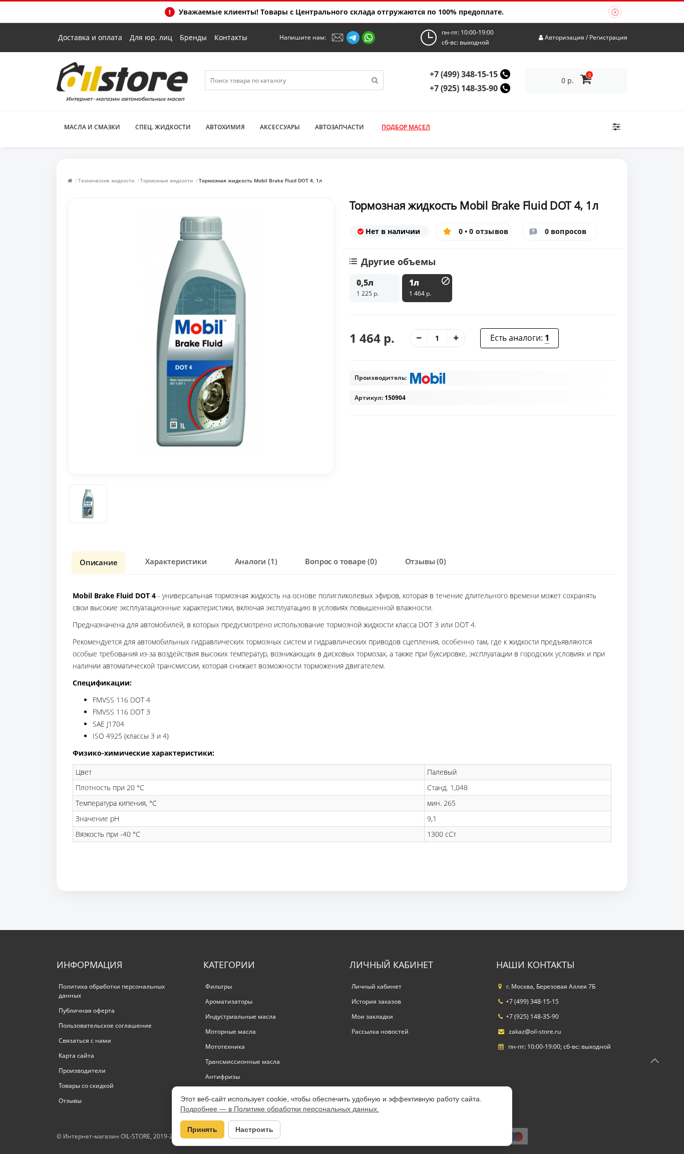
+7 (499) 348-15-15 (464, 74)
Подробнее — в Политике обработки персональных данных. (279, 1109)
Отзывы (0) (425, 561)
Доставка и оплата (90, 37)
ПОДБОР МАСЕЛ (406, 127)
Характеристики (175, 561)
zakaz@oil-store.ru (534, 1031)
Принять (202, 1129)
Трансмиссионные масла (242, 1061)
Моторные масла (230, 1031)
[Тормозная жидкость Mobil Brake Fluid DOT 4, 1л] (88, 503)
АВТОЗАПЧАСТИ (339, 127)
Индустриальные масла (240, 1016)
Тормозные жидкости (166, 180)
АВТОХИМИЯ (225, 127)
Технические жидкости (106, 180)
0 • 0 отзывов (484, 231)
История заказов (376, 1001)
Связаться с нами (85, 1040)
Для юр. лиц (151, 37)
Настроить (254, 1129)
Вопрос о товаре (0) (341, 561)
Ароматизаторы (228, 1001)
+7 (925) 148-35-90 (464, 88)
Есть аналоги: (519, 337)
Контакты (230, 37)
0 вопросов (566, 231)
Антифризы (222, 1076)
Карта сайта (76, 1055)
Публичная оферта (87, 1010)
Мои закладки (372, 1016)
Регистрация (608, 37)
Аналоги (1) (256, 561)
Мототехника (225, 1046)
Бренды (193, 37)
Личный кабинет (377, 986)
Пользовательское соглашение (105, 1025)
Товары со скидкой (86, 1085)
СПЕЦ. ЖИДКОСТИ (163, 127)
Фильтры (218, 986)
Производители (82, 1070)
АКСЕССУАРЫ (280, 127)
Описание (98, 562)
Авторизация (564, 37)
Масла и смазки (92, 127)
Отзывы (70, 1100)
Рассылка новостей (380, 1031)
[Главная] (70, 180)
